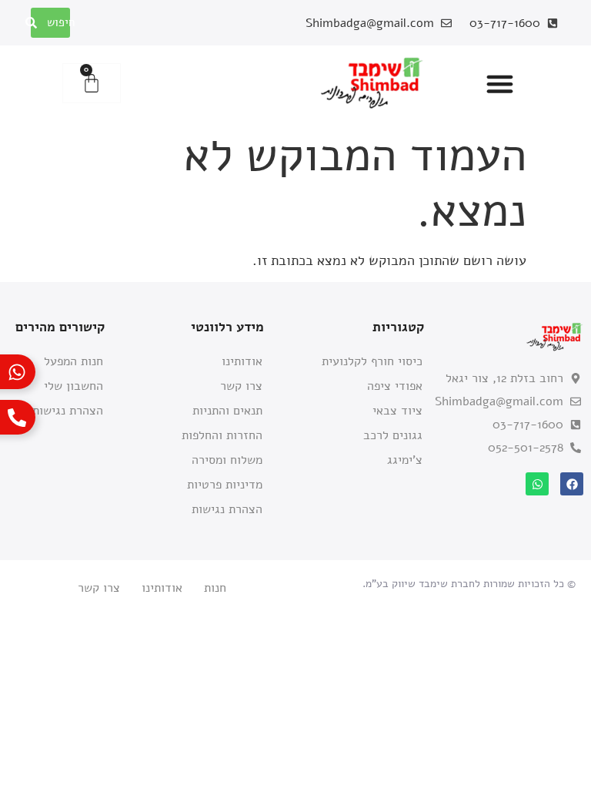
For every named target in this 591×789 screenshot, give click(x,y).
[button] (500, 83)
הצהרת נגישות (227, 509)
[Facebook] (571, 483)
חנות (215, 587)
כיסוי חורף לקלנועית (372, 361)
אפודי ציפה (394, 386)
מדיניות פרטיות (224, 484)
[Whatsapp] (537, 483)
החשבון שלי (73, 386)
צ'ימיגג (404, 460)
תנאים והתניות (227, 410)
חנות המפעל (73, 361)
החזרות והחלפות (222, 435)
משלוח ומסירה (227, 460)
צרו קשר (241, 386)
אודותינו (242, 361)
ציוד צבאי (397, 410)
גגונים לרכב (392, 435)
